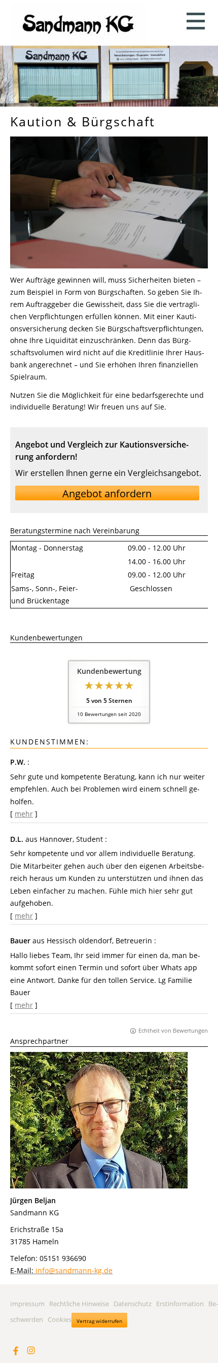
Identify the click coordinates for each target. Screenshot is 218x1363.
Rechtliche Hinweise (79, 1303)
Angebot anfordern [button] (107, 493)
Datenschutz (133, 1303)
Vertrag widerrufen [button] (99, 1320)
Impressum (27, 1303)
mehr (24, 814)
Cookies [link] (59, 1319)
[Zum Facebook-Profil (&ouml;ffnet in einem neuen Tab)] (15, 1350)
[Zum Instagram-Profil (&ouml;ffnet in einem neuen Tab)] (31, 1350)
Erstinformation (180, 1303)
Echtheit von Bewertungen (173, 1030)
